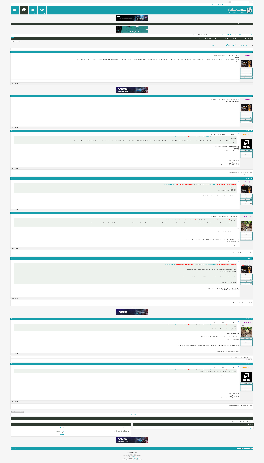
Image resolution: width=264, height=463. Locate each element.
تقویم (241, 23)
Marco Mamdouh (137, 458)
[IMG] (63, 430)
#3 (11, 130)
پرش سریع (250, 23)
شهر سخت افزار (15, 448)
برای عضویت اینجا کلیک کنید (210, 136)
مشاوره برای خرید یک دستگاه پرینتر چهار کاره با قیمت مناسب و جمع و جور (230, 45)
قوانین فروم (62, 434)
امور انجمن (245, 23)
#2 (11, 96)
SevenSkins (135, 456)
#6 (11, 258)
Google (250, 428)
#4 (11, 178)
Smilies (63, 428)
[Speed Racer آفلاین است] (246, 230)
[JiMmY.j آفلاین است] (246, 66)
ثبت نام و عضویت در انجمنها (221, 4)
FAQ (238, 23)
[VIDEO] (62, 431)
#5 (11, 212)
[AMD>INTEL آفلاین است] (246, 148)
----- (238, 165)
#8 (11, 363)
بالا (11, 411)
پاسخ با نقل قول (14, 83)
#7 (11, 318)
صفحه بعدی (129, 414)
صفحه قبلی (134, 414)
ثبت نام (202, 38)
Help (212, 4)
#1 (11, 52)
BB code (61, 427)
